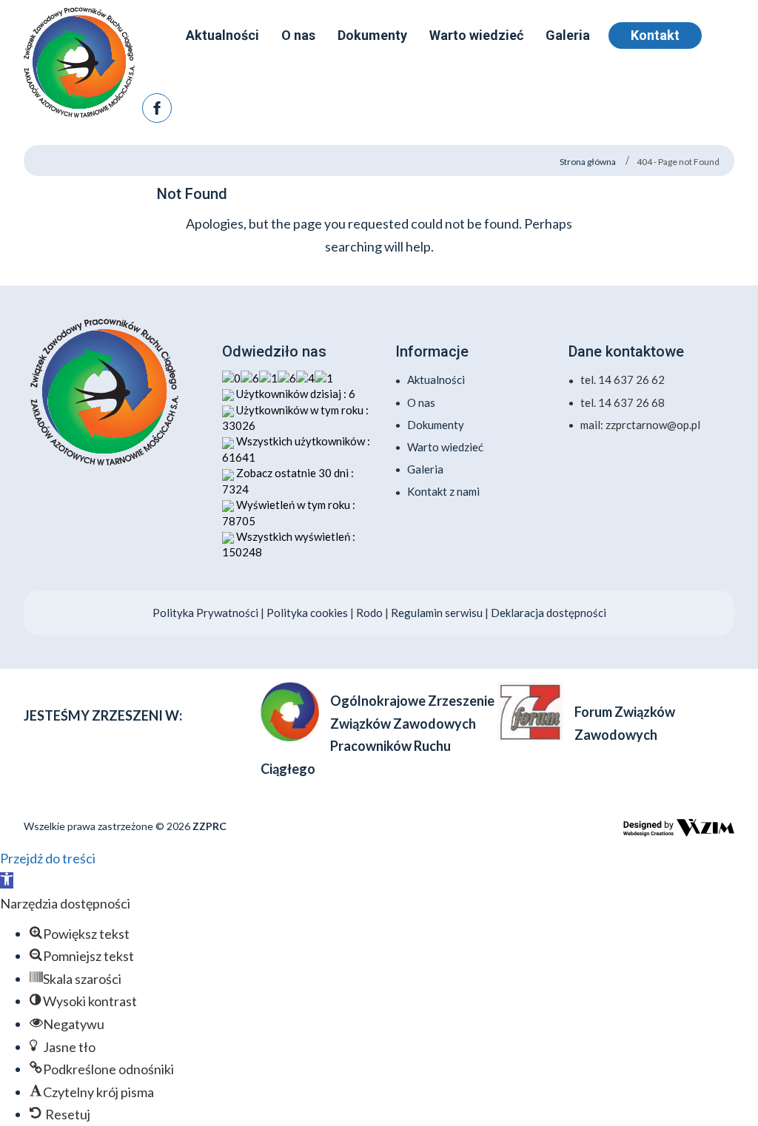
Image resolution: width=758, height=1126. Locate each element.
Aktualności (436, 379)
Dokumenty (435, 424)
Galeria (425, 469)
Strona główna (588, 161)
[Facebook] (157, 108)
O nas (421, 402)
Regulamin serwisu (437, 612)
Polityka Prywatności (205, 612)
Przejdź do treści (47, 858)
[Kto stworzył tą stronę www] (678, 828)
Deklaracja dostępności (548, 612)
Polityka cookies (307, 612)
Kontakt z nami (443, 491)
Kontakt (655, 35)
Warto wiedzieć (445, 447)
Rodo (370, 612)
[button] (6, 880)
